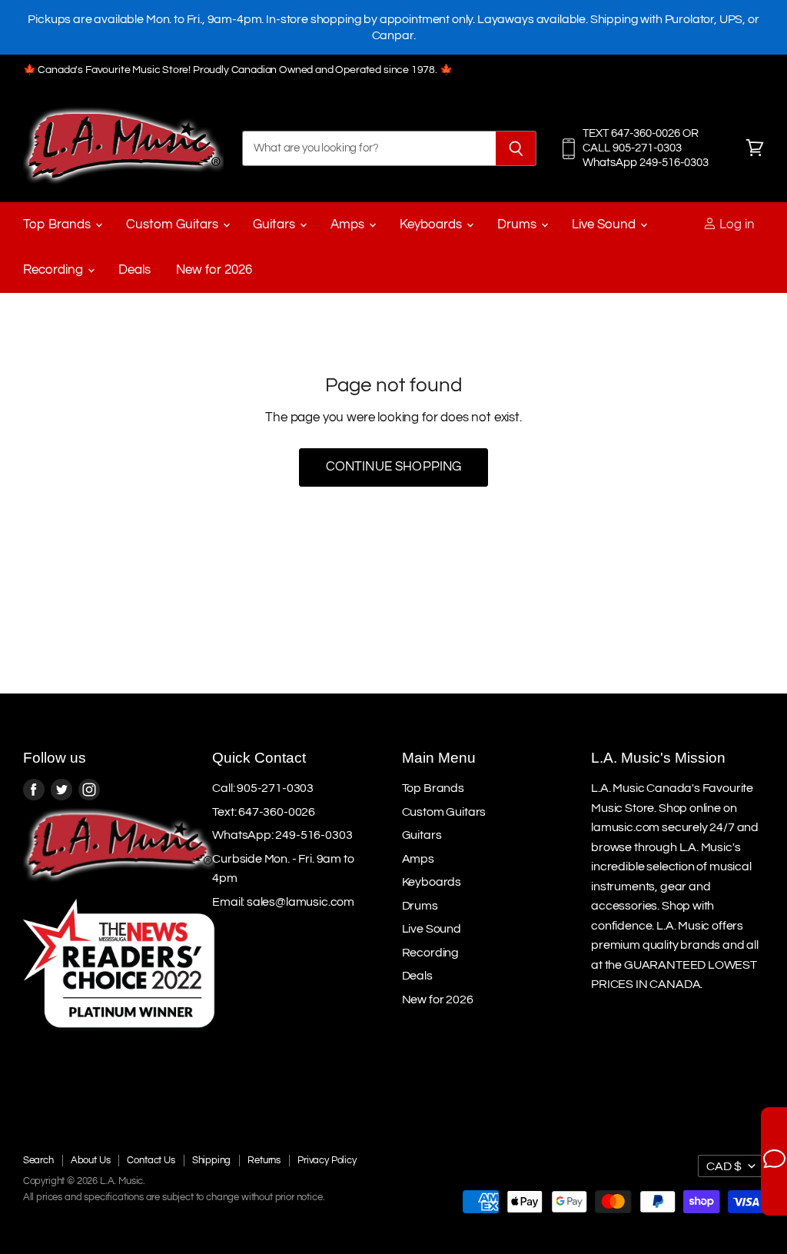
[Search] (516, 148)
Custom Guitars (173, 224)
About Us (91, 1160)
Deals (134, 270)
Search (38, 1160)
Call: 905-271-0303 (263, 788)
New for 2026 (214, 270)
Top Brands (58, 224)
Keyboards (432, 224)
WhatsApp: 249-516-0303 (282, 835)
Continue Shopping (394, 467)
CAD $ (724, 1166)
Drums (518, 224)
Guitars (275, 224)
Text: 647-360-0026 (263, 812)
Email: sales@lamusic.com (283, 902)
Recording (54, 270)
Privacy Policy (327, 1160)
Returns (264, 1160)
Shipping (211, 1160)
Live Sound (605, 224)
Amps (348, 224)
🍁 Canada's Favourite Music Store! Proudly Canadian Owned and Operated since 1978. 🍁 (238, 70)
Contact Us (150, 1160)
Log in (735, 224)
